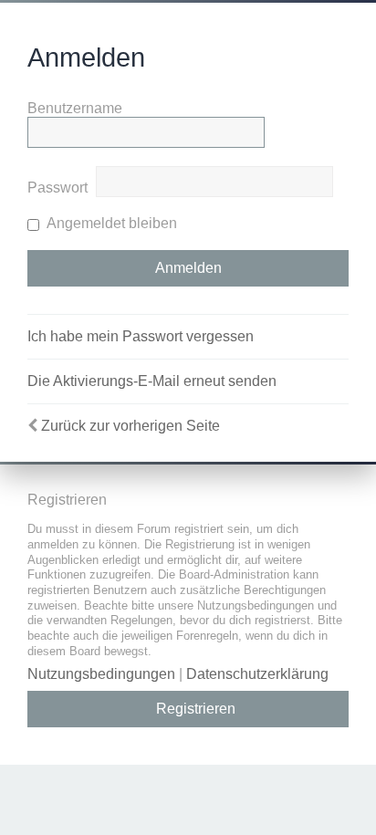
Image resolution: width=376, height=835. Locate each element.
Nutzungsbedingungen (101, 674)
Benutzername (74, 108)
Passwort (57, 187)
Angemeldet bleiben (110, 223)
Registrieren (195, 708)
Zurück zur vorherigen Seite (130, 425)
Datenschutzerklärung (257, 674)
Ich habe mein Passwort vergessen (140, 336)
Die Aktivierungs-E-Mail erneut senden (152, 381)
